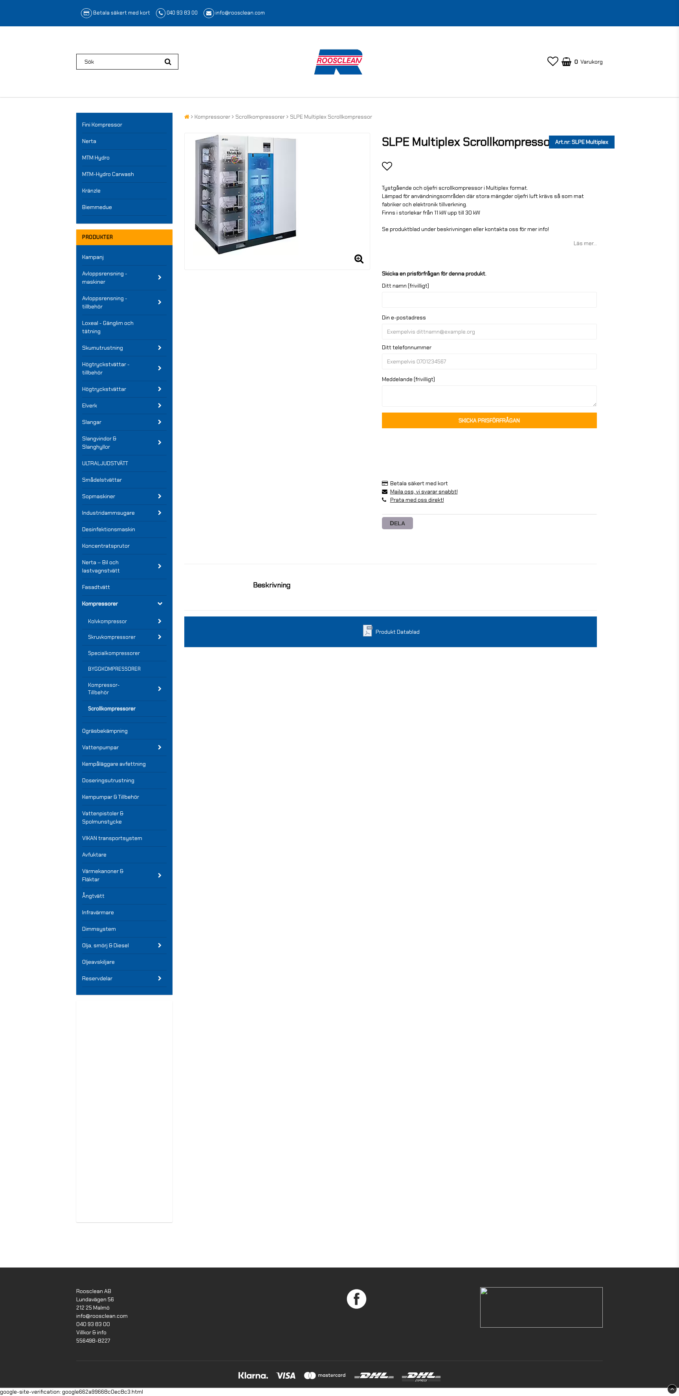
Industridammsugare (108, 512)
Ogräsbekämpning (105, 730)
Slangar (91, 422)
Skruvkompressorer (112, 637)
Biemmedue (97, 207)
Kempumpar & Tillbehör (110, 796)
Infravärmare (98, 912)
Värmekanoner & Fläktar (102, 875)
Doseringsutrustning (108, 780)
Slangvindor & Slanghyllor (99, 442)
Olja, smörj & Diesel (105, 945)
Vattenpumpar (100, 747)
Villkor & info (91, 1332)
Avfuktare (94, 854)
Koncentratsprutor (106, 545)
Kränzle (91, 190)
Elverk (89, 405)
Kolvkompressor (107, 621)
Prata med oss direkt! (417, 499)
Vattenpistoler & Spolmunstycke (102, 817)
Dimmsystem (99, 928)
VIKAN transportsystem (112, 838)
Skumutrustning (102, 347)
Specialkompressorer (114, 653)
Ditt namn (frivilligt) (405, 285)
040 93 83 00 (182, 12)
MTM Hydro (96, 157)
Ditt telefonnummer (406, 347)
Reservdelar (97, 978)
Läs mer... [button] (585, 243)
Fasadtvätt (96, 587)
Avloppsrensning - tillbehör (104, 302)
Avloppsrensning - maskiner (104, 277)
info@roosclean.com (240, 12)
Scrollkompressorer (112, 708)
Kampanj (93, 256)
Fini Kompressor (102, 124)
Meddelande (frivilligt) (408, 379)
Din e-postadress (404, 317)
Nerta (89, 141)
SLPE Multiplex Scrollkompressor (331, 116)
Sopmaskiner (98, 496)
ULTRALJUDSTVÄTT (105, 463)
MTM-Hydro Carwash (108, 174)
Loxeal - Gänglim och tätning (108, 327)
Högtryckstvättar (104, 389)
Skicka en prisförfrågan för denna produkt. (434, 273)
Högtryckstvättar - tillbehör (106, 368)
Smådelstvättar (102, 479)
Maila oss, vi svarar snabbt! (424, 491)
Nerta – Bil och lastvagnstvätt (101, 566)
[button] (552, 62)
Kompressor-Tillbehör (103, 689)
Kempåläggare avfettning (114, 763)
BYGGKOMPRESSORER (114, 669)
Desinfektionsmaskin (108, 529)
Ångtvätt (93, 895)
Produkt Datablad (398, 631)
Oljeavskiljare (98, 961)
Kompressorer (100, 603)
